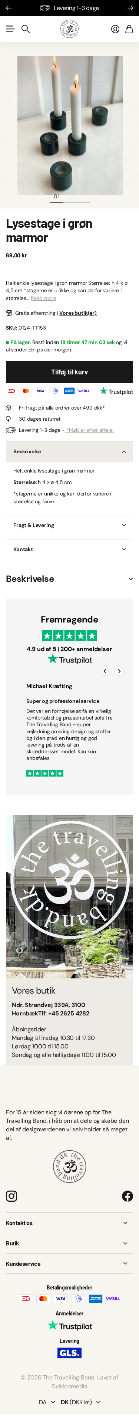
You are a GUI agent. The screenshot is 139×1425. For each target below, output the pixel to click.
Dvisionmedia (69, 1386)
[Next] (119, 671)
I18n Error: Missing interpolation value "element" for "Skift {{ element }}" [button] (131, 579)
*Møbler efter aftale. (89, 430)
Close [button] (69, 1222)
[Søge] (25, 29)
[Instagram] (11, 1196)
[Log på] (115, 29)
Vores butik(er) (78, 313)
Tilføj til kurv (69, 372)
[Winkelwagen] (129, 29)
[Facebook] (127, 1196)
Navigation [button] (10, 29)
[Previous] (105, 671)
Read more (43, 298)
